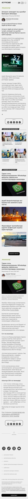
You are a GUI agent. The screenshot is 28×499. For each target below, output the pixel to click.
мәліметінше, (19, 38)
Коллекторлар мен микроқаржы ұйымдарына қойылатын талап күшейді (13, 414)
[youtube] (19, 448)
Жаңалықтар (6, 8)
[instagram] (4, 448)
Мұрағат (6, 461)
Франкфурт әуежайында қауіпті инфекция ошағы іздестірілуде (12, 228)
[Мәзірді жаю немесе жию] (25, 3)
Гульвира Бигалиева (12, 19)
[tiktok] (9, 448)
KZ (22, 3)
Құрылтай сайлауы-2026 (10, 474)
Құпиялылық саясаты (10, 458)
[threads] (14, 448)
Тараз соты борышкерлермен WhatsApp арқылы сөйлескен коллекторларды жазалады (14, 176)
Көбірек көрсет (14, 253)
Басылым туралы (8, 454)
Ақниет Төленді (10, 274)
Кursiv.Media (14, 310)
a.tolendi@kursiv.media (11, 276)
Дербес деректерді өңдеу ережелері (13, 464)
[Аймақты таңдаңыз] (19, 3)
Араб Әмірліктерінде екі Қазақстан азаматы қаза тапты (12, 202)
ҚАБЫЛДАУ (14, 495)
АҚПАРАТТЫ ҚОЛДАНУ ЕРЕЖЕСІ (11, 470)
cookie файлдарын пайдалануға (17, 490)
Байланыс (6, 467)
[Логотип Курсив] (6, 2)
